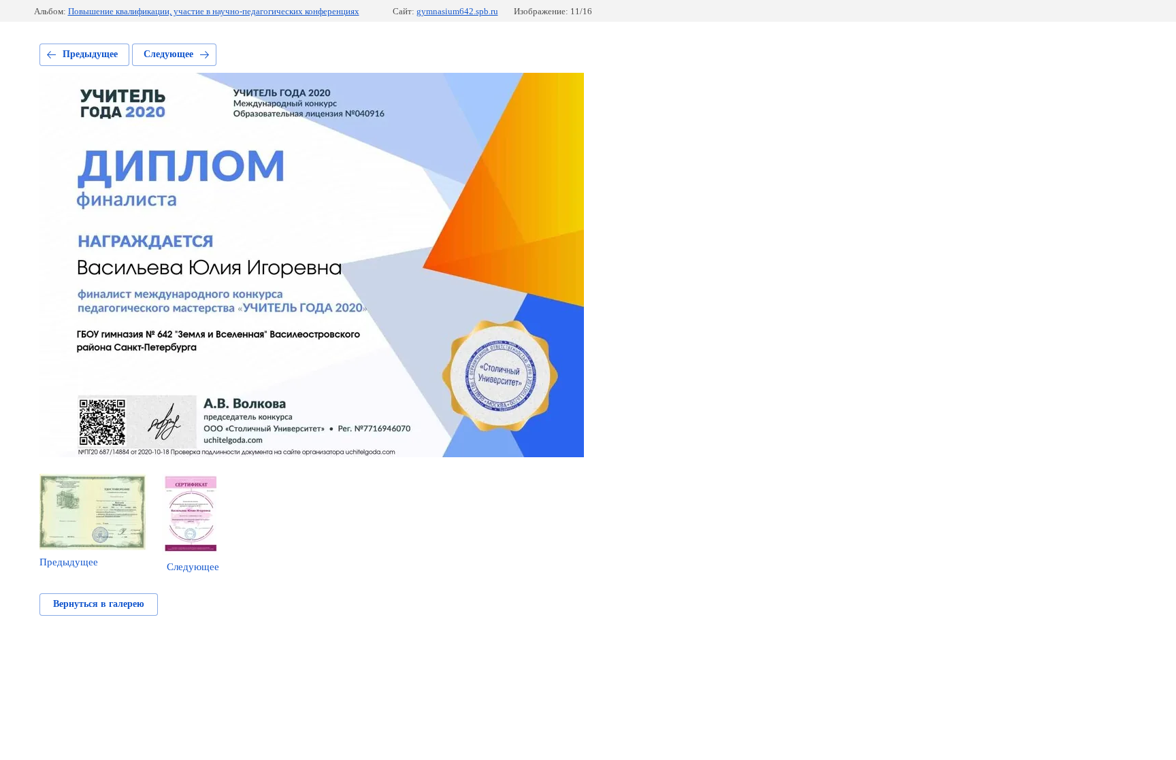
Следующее (168, 54)
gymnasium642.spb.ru (457, 11)
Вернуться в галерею (98, 604)
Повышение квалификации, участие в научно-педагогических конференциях (213, 11)
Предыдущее (90, 54)
